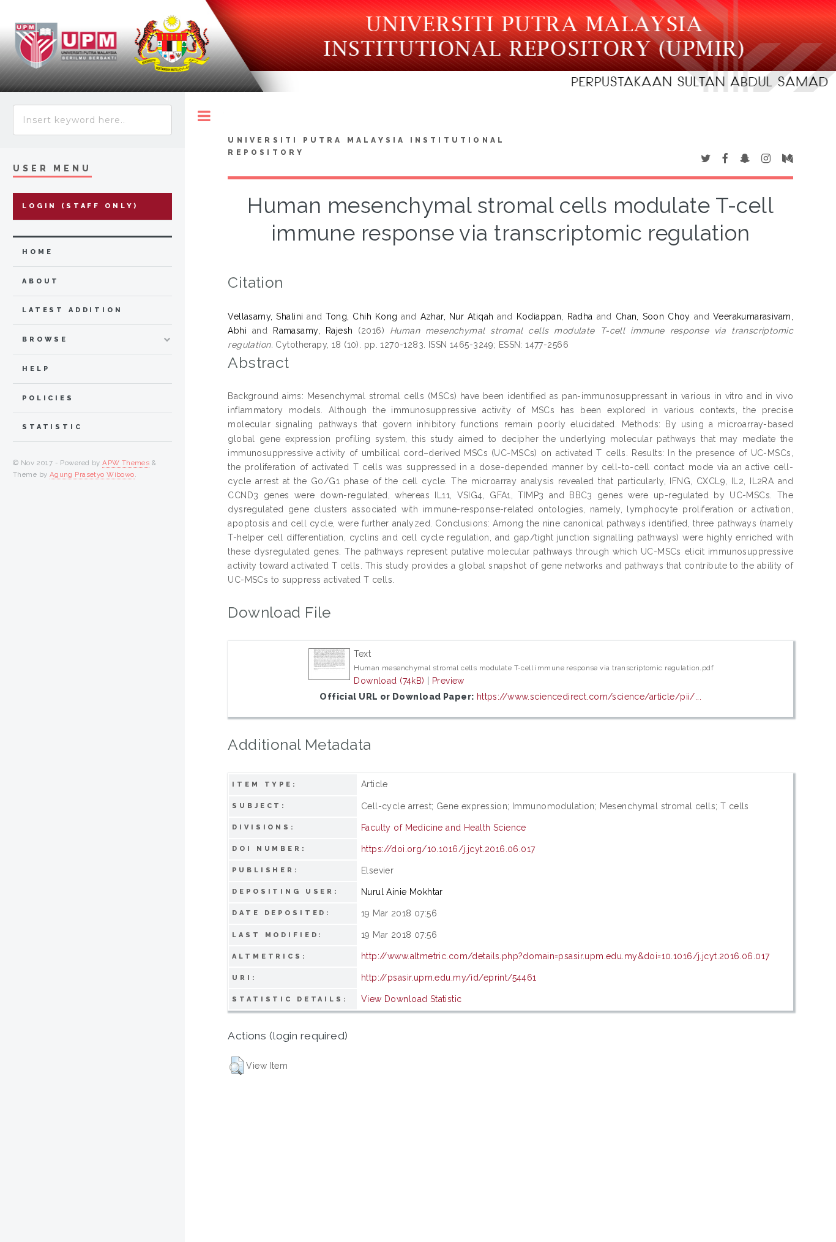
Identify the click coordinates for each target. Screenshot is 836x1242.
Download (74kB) (389, 681)
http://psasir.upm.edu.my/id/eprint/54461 (449, 977)
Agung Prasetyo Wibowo (92, 474)
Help (36, 369)
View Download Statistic (411, 999)
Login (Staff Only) (80, 206)
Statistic (52, 427)
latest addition (72, 310)
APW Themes (125, 462)
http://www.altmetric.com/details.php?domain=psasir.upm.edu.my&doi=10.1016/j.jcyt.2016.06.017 (565, 956)
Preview (448, 681)
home (37, 252)
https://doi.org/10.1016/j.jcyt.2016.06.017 (448, 849)
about (40, 281)
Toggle (204, 116)
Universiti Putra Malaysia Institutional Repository (366, 146)
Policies (48, 398)
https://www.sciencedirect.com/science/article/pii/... (589, 696)
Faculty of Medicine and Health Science (443, 827)
